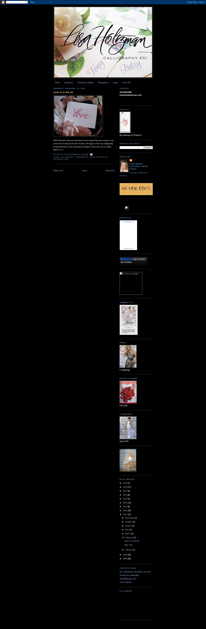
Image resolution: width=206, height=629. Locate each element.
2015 (125, 499)
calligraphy (67, 157)
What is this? (128, 248)
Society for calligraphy (129, 575)
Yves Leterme (126, 582)
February (129, 537)
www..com (128, 222)
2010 (125, 555)
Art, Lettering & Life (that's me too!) (135, 572)
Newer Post (58, 171)
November (130, 518)
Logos (115, 82)
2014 (125, 503)
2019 (125, 483)
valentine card (60, 159)
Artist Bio (127, 82)
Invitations (68, 82)
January (129, 550)
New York (128, 545)
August (128, 526)
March (128, 533)
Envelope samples (86, 82)
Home (57, 82)
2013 (125, 506)
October (129, 522)
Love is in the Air (131, 541)
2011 (125, 514)
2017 (125, 491)
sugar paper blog (98, 157)
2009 (125, 559)
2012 (125, 510)
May (127, 530)
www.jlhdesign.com (128, 579)
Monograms (103, 82)
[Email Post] (91, 154)
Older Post (110, 171)
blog (61, 150)
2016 (125, 495)
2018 (125, 487)
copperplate (81, 157)
